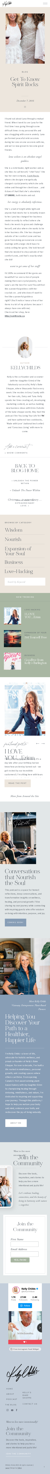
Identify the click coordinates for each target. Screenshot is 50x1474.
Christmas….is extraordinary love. (25, 503)
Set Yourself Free (36, 637)
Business (30, 655)
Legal (7, 1468)
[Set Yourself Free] (12, 638)
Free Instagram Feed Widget (26, 1349)
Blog (25, 72)
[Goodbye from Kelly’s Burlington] (12, 661)
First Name (17, 1239)
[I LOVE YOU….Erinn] (12, 615)
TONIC (19, 1468)
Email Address (19, 1249)
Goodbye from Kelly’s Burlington (36, 662)
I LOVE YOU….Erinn (33, 616)
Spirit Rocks (33, 175)
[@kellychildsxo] (16, 1290)
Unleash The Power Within (26, 490)
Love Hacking (33, 610)
